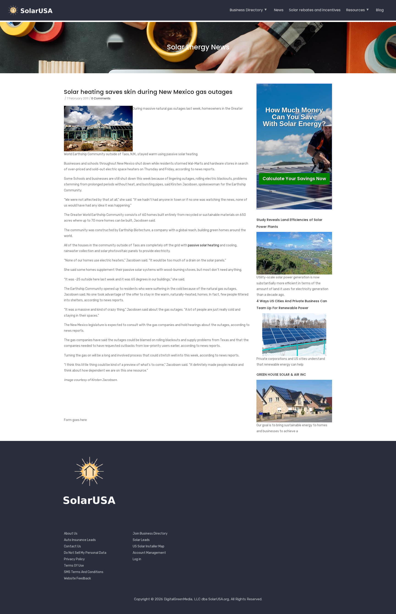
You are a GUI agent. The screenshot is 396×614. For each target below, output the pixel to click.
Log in (137, 559)
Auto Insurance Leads (80, 540)
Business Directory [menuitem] (246, 11)
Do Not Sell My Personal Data (85, 553)
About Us (70, 533)
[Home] (32, 10)
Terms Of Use (74, 566)
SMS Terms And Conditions (83, 572)
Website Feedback (77, 578)
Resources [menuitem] (355, 11)
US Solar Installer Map (148, 546)
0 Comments (100, 98)
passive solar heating (203, 245)
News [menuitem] (278, 10)
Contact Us (72, 546)
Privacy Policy (74, 559)
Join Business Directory (150, 533)
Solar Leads (141, 540)
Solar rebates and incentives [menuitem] (315, 10)
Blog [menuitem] (380, 10)
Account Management (149, 553)
